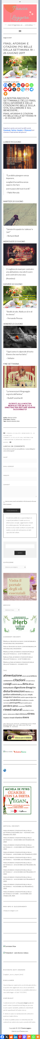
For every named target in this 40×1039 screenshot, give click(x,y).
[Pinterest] (23, 85)
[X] (10, 85)
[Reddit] (14, 85)
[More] (5, 94)
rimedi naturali (12, 709)
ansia (28, 676)
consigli (7, 683)
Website (6, 475)
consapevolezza (30, 680)
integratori (7, 697)
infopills (30, 695)
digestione (19, 687)
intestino (16, 697)
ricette (28, 706)
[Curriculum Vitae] (9, 946)
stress (18, 421)
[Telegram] (31, 89)
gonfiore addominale (12, 694)
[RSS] (18, 89)
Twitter (13, 130)
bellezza (34, 676)
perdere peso (10, 705)
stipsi (17, 714)
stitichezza (23, 714)
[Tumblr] (14, 89)
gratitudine (24, 694)
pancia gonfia (15, 702)
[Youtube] (5, 89)
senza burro (26, 710)
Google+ (20, 130)
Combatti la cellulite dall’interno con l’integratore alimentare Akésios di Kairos (18, 440)
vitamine (18, 717)
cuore (14, 684)
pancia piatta (24, 703)
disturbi (8, 691)
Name (5, 457)
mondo (31, 700)
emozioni (13, 421)
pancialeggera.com (26, 1003)
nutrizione (6, 703)
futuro (32, 691)
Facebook (7, 130)
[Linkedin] (18, 85)
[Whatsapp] (31, 85)
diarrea (19, 684)
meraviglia (6, 700)
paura (30, 703)
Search (20, 553)
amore (24, 676)
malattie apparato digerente (28, 697)
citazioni (8, 421)
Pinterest (28, 130)
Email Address (8, 466)
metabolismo (15, 700)
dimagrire (31, 687)
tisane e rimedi (8, 718)
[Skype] (23, 89)
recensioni (21, 706)
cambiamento (8, 680)
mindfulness (25, 700)
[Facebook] (5, 85)
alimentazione (12, 675)
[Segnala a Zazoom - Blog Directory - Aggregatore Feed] (4, 770)
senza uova (11, 714)
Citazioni (13, 419)
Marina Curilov (12, 417)
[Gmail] (27, 89)
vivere (25, 717)
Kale (13, 1031)
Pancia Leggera (26, 1028)
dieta (25, 683)
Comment (6, 484)
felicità (27, 692)
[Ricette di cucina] (20, 751)
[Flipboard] (10, 89)
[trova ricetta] (7, 751)
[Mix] (27, 85)
